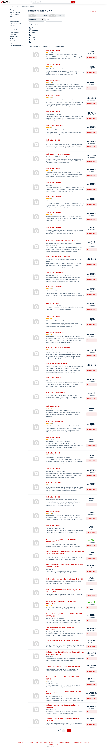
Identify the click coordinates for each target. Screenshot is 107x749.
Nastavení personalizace (65, 742)
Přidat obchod (21, 742)
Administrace (43, 742)
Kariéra (56, 744)
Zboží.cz (12, 6)
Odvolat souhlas (78, 742)
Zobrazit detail (91, 414)
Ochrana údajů (52, 742)
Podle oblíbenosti (33, 46)
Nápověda (30, 742)
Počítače (18, 6)
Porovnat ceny (91, 57)
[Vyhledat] (73, 2)
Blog (36, 742)
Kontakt (50, 744)
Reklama (86, 742)
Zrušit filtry (94, 11)
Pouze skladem (60, 46)
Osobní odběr (46, 46)
